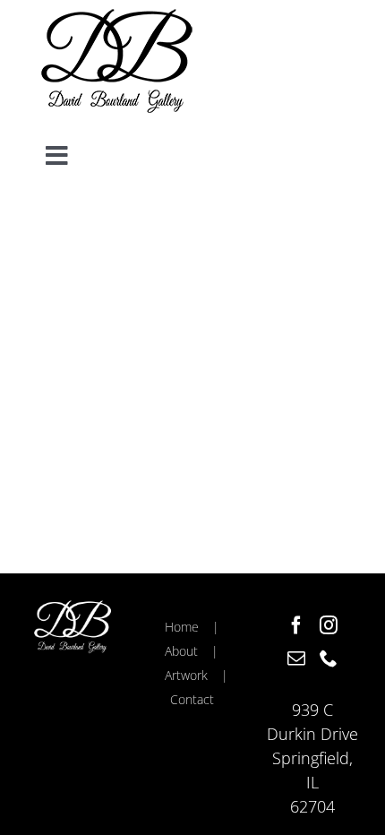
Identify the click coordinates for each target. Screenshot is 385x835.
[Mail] (296, 658)
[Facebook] (296, 625)
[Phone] (329, 658)
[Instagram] (329, 625)
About (181, 650)
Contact (192, 699)
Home (182, 626)
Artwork (186, 675)
